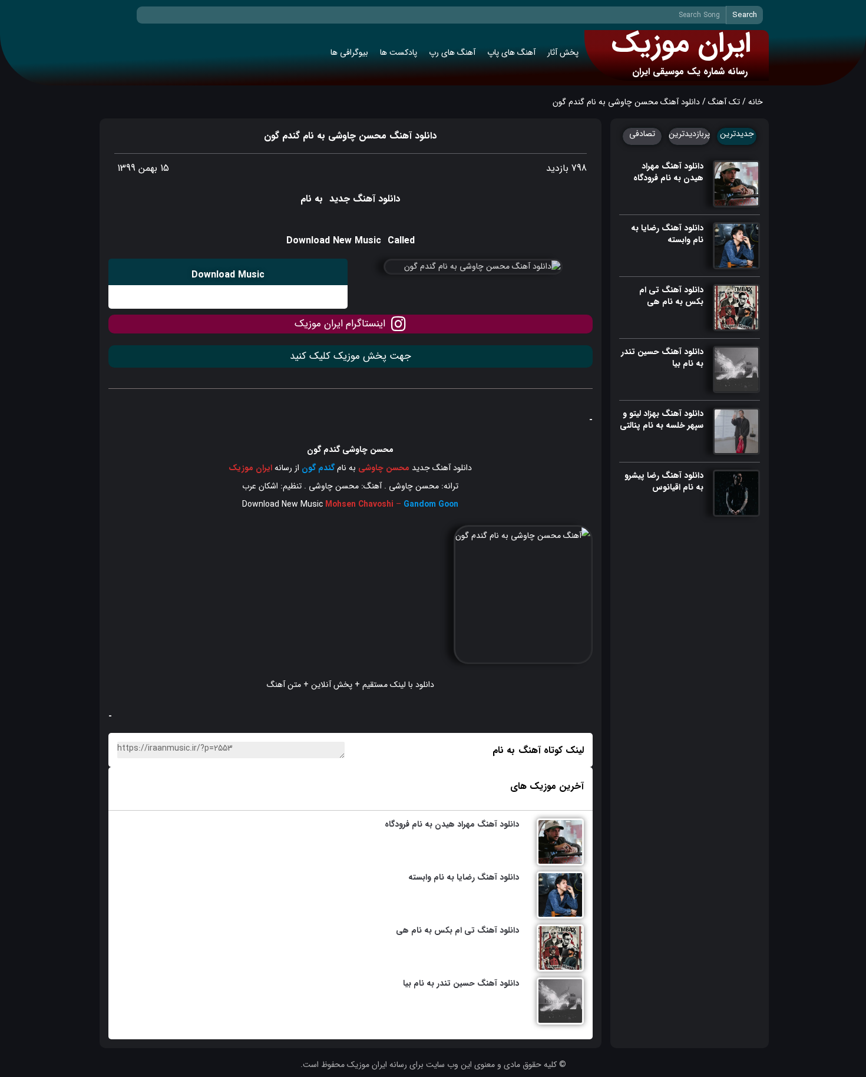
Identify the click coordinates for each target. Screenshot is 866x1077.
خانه (755, 101)
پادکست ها (398, 52)
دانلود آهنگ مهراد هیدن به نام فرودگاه (668, 172)
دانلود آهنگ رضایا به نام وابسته (667, 234)
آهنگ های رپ (452, 52)
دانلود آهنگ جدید (440, 467)
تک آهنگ (724, 101)
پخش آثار (563, 52)
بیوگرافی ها (349, 52)
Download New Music (282, 504)
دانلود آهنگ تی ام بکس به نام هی (671, 295)
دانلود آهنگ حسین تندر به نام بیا (662, 357)
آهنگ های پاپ (511, 52)
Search (744, 15)
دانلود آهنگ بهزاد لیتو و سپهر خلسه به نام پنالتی (661, 419)
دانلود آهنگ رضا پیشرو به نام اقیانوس (663, 481)
